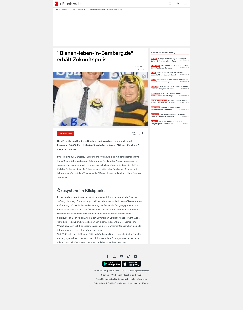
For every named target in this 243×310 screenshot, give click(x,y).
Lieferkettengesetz (138, 279)
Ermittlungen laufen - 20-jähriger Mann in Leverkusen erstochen (168, 115)
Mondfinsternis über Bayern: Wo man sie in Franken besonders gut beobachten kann (169, 81)
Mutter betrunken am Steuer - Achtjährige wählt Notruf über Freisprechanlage (166, 123)
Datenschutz (99, 283)
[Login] (178, 4)
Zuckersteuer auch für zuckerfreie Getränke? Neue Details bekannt (167, 73)
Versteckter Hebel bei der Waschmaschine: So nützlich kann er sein (165, 109)
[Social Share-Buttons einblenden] (132, 134)
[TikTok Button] (129, 256)
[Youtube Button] (121, 256)
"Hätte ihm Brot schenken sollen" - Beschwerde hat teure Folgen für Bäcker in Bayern (169, 102)
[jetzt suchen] (170, 4)
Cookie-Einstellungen (117, 283)
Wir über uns (100, 270)
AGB (139, 275)
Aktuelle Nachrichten (162, 52)
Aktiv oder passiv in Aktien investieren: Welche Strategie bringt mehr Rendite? (166, 95)
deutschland (155, 65)
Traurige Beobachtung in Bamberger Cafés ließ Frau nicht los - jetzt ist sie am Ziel (168, 60)
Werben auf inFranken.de (122, 275)
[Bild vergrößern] (144, 76)
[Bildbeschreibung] (144, 122)
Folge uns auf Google (65, 133)
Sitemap (105, 275)
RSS (124, 270)
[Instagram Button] (114, 256)
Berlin (153, 72)
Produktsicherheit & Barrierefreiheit (112, 279)
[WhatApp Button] (136, 256)
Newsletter (114, 270)
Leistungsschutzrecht (139, 270)
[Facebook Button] (107, 256)
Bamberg (154, 58)
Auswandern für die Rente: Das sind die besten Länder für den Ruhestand (169, 67)
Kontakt (145, 283)
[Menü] (185, 4)
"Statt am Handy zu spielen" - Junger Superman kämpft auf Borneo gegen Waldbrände (169, 88)
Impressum (135, 283)
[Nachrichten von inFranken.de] (66, 3)
